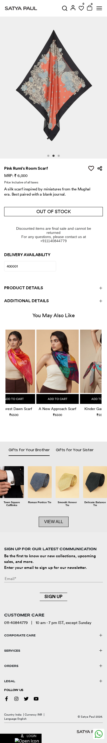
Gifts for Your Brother (29, 449)
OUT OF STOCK (53, 211)
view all (53, 521)
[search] (65, 8)
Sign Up (53, 596)
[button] (6, 368)
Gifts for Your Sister (74, 449)
